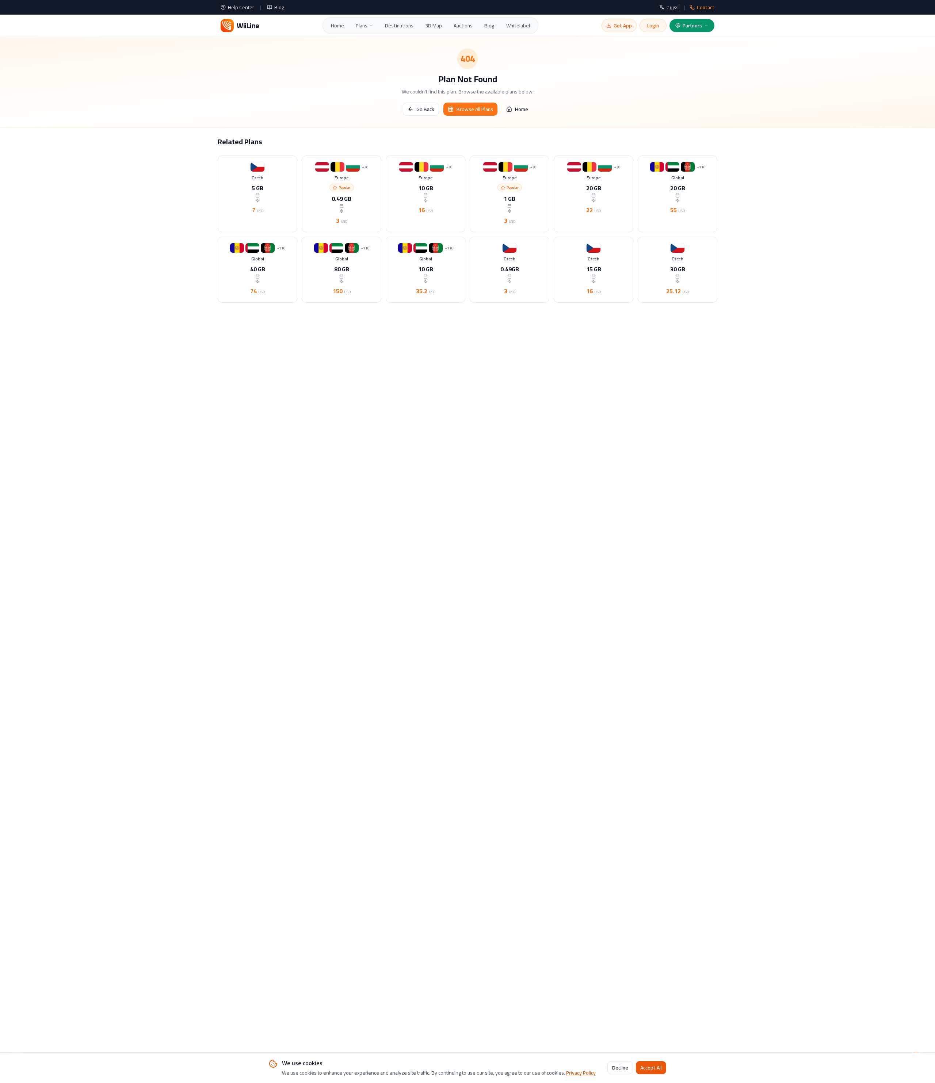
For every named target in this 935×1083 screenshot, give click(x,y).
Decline (620, 1068)
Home (337, 25)
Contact (705, 7)
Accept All (651, 1068)
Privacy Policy (581, 1073)
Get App (623, 25)
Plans (361, 25)
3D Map (433, 25)
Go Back (425, 109)
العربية (673, 7)
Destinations (399, 25)
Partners (692, 25)
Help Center (241, 7)
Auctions (463, 25)
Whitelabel (518, 25)
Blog (279, 7)
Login (653, 25)
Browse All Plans (475, 109)
